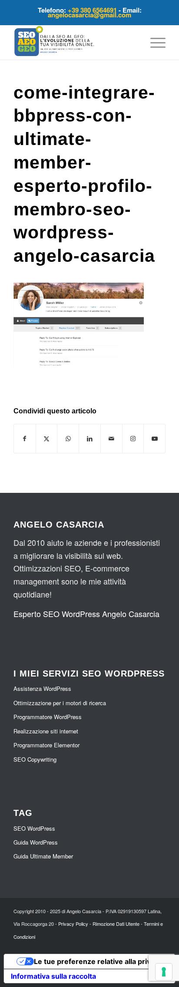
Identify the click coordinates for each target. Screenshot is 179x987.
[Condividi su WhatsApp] (68, 438)
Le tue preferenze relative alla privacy (98, 961)
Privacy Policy (73, 923)
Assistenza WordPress (42, 688)
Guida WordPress (35, 842)
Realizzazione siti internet (45, 731)
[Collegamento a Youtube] (154, 438)
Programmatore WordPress (47, 717)
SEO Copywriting (34, 759)
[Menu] (154, 42)
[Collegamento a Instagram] (133, 438)
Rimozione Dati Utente (116, 923)
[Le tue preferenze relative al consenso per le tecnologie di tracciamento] (164, 972)
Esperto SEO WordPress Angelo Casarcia (86, 613)
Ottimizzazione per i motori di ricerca (59, 703)
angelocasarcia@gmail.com (89, 15)
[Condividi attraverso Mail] (111, 438)
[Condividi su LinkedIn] (89, 438)
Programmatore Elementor (46, 745)
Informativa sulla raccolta (53, 976)
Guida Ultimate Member (43, 856)
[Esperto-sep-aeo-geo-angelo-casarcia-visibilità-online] (74, 42)
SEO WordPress (34, 828)
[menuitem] (154, 42)
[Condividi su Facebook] (25, 438)
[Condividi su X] (46, 438)
